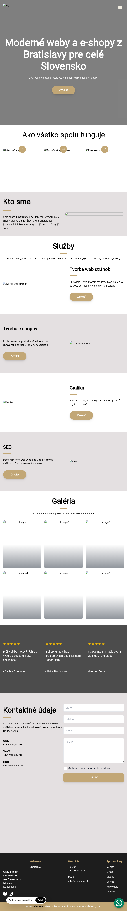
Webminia (38, 906)
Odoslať (94, 777)
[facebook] (5, 894)
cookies (28, 900)
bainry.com (95, 906)
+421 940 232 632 (13, 755)
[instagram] (11, 894)
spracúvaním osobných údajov (95, 768)
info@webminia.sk (13, 765)
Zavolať (63, 90)
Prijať (40, 900)
